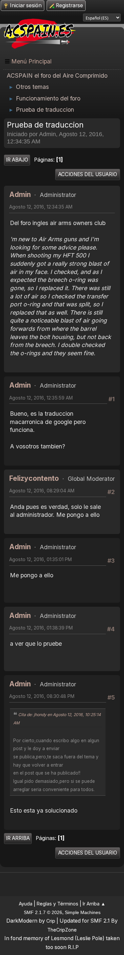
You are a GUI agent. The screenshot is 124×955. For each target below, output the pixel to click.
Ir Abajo (17, 160)
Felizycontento (34, 478)
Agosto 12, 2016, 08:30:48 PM (41, 696)
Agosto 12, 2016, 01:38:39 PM (41, 627)
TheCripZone (62, 930)
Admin (20, 194)
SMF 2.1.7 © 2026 (43, 912)
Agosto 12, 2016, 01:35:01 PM (40, 559)
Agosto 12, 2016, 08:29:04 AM (41, 490)
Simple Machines (83, 912)
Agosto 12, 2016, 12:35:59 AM (41, 398)
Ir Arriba (18, 838)
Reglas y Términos (57, 903)
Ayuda (25, 903)
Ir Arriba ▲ (94, 903)
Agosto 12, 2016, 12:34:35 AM (40, 207)
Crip (50, 921)
